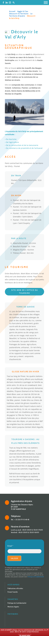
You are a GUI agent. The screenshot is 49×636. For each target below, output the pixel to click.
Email (9, 546)
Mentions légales (13, 607)
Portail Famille (13, 592)
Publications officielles (15, 588)
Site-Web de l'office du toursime (24, 291)
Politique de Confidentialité (36, 577)
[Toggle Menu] (46, 2)
